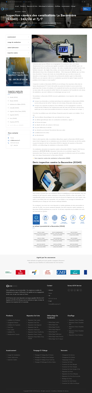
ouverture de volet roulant (69, 381)
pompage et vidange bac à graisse (44, 355)
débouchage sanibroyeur (55, 334)
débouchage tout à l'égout (56, 339)
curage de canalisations (14, 42)
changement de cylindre (68, 357)
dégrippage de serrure (68, 360)
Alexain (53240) (14, 101)
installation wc (11, 332)
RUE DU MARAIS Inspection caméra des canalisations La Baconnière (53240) (74, 240)
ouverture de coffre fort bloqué (70, 383)
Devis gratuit (86, 9)
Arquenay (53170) (14, 122)
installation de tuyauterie (14, 325)
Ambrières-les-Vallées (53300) (17, 104)
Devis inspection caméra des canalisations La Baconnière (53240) (52, 158)
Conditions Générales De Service (59, 391)
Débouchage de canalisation (52, 317)
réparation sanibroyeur (34, 329)
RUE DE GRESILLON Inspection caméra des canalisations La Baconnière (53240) (57, 240)
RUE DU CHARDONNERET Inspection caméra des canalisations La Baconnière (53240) (57, 234)
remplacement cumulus (13, 334)
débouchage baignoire (54, 329)
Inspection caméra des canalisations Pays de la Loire (24, 23)
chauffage (57, 6)
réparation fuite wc (33, 327)
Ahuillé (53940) (14, 97)
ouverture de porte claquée (69, 367)
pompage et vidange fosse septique (44, 357)
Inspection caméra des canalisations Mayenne (50, 23)
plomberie (23, 6)
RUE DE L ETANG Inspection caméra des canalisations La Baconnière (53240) (41, 240)
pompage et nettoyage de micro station (45, 362)
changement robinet (13, 322)
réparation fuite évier (33, 322)
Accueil (8, 23)
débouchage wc (53, 332)
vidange (73, 6)
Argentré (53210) (14, 115)
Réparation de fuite (33, 316)
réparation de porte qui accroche (71, 376)
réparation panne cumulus (35, 334)
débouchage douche (54, 327)
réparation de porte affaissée (70, 374)
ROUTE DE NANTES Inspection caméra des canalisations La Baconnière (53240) (41, 245)
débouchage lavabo (54, 322)
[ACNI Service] (8, 9)
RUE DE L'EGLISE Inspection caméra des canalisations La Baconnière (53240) (74, 234)
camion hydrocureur (13, 47)
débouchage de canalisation (46, 6)
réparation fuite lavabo (34, 320)
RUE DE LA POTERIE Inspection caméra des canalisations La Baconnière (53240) (57, 245)
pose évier (10, 327)
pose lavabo (11, 329)
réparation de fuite (32, 6)
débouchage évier (53, 325)
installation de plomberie (14, 320)
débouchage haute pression (56, 336)
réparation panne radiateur (76, 335)
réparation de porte (67, 371)
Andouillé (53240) (14, 108)
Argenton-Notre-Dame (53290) (18, 111)
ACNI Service (36, 391)
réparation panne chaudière (76, 320)
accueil (17, 6)
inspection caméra (13, 53)
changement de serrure (68, 355)
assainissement (66, 6)
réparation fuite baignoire (34, 325)
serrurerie (17, 11)
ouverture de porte (67, 362)
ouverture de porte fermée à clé (71, 369)
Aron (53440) (13, 118)
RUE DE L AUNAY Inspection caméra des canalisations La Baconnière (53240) (41, 234)
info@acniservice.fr (18, 83)
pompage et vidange (40, 350)
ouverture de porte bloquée (69, 364)
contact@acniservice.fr (55, 304)
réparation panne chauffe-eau (36, 332)
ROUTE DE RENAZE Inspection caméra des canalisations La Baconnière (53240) (74, 245)
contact (24, 11)
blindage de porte (67, 378)
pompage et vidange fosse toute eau (44, 360)
